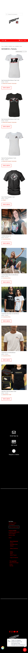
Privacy (11, 564)
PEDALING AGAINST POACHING (9, 83)
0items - (23, 40)
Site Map (11, 565)
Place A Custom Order (14, 527)
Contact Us (11, 530)
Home (2, 46)
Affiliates (11, 545)
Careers (11, 542)
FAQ (15, 530)
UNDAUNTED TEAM (7, 394)
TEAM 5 (4, 200)
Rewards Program (12, 522)
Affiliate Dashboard (14, 548)
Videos (11, 553)
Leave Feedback (12, 533)
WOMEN (6, 46)
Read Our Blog (12, 535)
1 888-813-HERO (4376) (14, 532)
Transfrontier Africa (6, 239)
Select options (6, 87)
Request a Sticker (14, 454)
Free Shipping (12, 524)
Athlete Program (13, 555)
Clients (10, 537)
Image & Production (14, 557)
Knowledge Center (14, 544)
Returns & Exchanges (14, 562)
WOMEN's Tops (12, 46)
